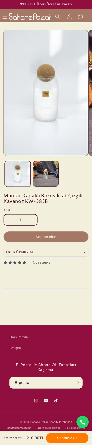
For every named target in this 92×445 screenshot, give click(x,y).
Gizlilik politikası (74, 427)
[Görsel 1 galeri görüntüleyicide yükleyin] (18, 174)
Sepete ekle (67, 438)
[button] (4, 16)
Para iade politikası (48, 427)
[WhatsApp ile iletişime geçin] (82, 422)
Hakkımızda (18, 337)
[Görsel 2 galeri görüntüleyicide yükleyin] (46, 174)
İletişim (15, 348)
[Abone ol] (77, 383)
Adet (7, 210)
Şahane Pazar (39, 422)
